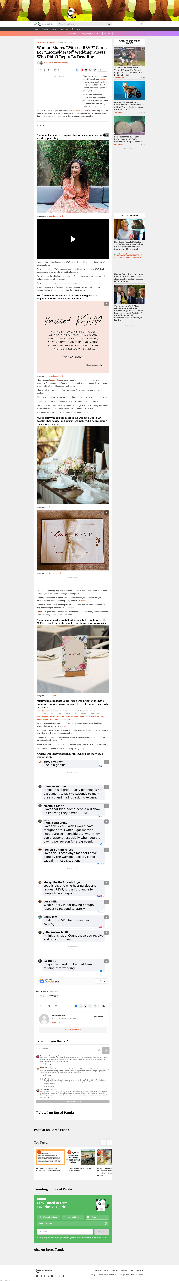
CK (45, 1078)
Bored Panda (44, 1271)
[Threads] (56, 1276)
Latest (54, 29)
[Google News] (63, 1276)
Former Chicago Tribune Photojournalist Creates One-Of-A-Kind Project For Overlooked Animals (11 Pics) (129, 106)
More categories (45, 1223)
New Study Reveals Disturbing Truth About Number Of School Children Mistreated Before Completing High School (128, 245)
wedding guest (54, 996)
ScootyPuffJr (44, 1089)
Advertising (115, 1270)
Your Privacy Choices (101, 1270)
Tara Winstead (55, 573)
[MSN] (59, 1276)
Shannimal (44, 1067)
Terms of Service (137, 1275)
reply (49, 1064)
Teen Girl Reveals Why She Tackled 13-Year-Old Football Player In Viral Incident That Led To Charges (128, 71)
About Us (124, 1270)
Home (36, 29)
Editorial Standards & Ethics (107, 1275)
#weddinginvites (81, 716)
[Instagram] (41, 1276)
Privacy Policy (124, 1275)
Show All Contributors (73, 1030)
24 (119, 78)
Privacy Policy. (70, 1238)
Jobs (131, 1270)
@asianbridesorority (44, 711)
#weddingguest (43, 716)
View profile (98, 1016)
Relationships (42, 42)
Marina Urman (48, 63)
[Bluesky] (52, 1276)
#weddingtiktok (54, 716)
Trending (45, 29)
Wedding (51, 42)
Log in (141, 24)
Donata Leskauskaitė (63, 63)
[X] (48, 1276)
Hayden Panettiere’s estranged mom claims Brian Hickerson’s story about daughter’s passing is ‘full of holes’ (128, 277)
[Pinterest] (44, 1276)
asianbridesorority (56, 216)
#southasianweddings (95, 716)
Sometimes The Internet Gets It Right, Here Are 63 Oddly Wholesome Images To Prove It (129, 139)
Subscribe (101, 1232)
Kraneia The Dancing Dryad (49, 1056)
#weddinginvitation (67, 716)
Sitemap (92, 1275)
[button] (103, 1142)
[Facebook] (37, 1276)
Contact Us (139, 1270)
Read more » (56, 1022)
